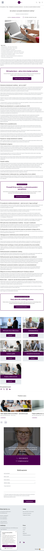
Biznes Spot (3, 281)
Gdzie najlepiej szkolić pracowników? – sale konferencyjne (14, 413)
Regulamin (25, 533)
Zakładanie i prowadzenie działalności (16, 6)
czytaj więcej (3, 417)
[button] (9, 548)
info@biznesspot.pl (23, 461)
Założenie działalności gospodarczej (7, 125)
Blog (7, 6)
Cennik (24, 529)
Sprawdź (10, 335)
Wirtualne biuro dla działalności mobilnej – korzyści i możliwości (12, 53)
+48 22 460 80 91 (3, 529)
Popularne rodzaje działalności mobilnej (8, 49)
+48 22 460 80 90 (37, 2)
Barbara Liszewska (15, 17)
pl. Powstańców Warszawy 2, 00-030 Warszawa (9, 527)
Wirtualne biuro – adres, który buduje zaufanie (9, 46)
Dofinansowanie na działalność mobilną (8, 54)
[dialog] (9, 540)
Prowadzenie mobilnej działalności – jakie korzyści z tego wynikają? (13, 51)
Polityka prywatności (27, 535)
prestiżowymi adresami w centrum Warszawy (21, 289)
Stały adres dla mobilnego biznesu (7, 57)
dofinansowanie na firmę (17, 253)
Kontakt (24, 527)
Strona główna (3, 6)
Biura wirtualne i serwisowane (28, 511)
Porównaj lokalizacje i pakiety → (22, 306)
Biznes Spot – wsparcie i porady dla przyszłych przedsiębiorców (12, 55)
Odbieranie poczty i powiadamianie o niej (7, 236)
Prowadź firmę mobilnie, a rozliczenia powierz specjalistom (11, 50)
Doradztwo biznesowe (27, 513)
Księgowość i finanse (26, 515)
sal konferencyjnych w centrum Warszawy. (12, 287)
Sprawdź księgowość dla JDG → (22, 196)
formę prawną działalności (18, 63)
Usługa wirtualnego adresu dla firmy (7, 225)
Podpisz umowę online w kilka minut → (22, 78)
